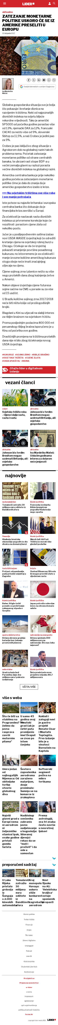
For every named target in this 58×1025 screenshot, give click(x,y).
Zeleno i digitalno (29, 940)
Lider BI (29, 956)
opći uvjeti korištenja (29, 1005)
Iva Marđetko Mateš (7, 92)
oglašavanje (29, 1001)
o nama (29, 992)
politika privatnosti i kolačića (29, 1010)
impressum (29, 996)
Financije (29, 925)
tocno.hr (29, 1014)
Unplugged (29, 946)
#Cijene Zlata (32, 358)
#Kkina (25, 361)
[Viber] (54, 80)
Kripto (29, 930)
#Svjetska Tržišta (12, 358)
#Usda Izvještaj (11, 361)
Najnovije (15, 475)
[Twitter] (34, 80)
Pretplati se (29, 978)
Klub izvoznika (29, 961)
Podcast (29, 951)
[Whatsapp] (49, 80)
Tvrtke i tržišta (29, 919)
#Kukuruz (8, 354)
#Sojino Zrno (22, 354)
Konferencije (29, 972)
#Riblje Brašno (40, 354)
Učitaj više (29, 686)
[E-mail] (44, 80)
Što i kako (29, 935)
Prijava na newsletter (29, 983)
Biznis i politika (29, 914)
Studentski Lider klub (29, 967)
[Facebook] (28, 80)
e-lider (29, 987)
